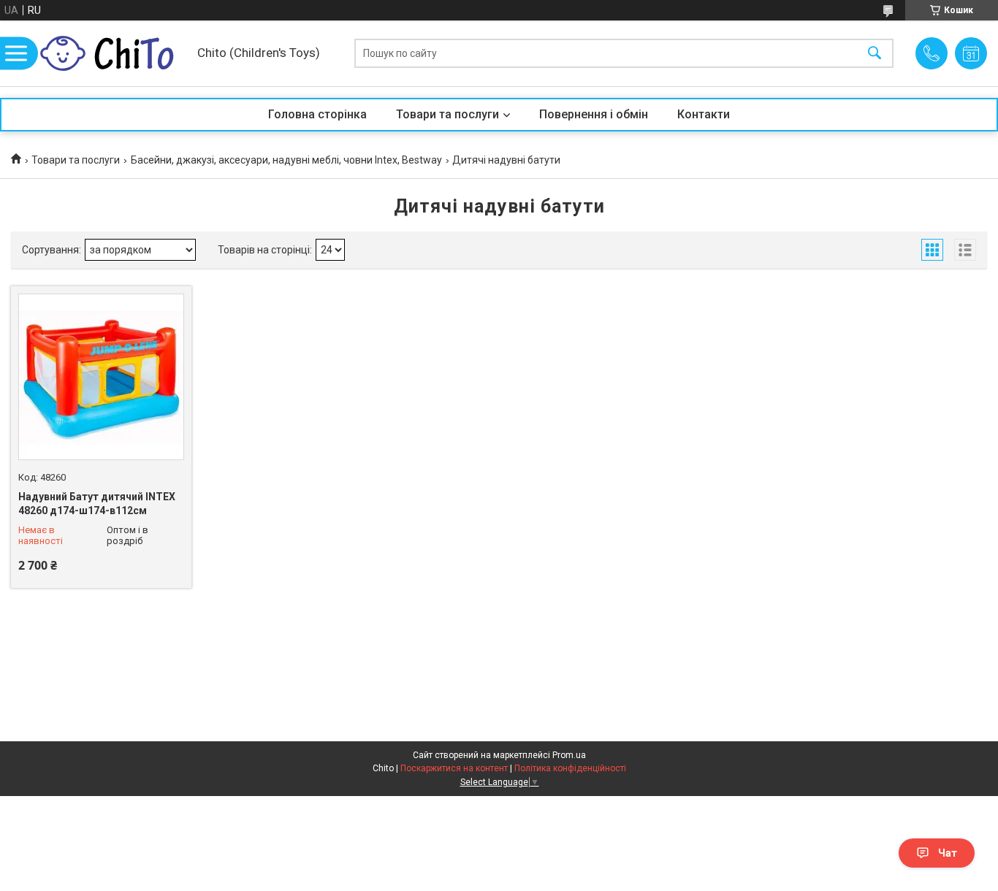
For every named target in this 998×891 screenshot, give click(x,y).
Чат (947, 853)
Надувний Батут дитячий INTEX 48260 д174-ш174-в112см (96, 504)
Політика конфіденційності (570, 768)
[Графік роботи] (971, 53)
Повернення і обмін (593, 114)
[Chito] (113, 53)
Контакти (703, 114)
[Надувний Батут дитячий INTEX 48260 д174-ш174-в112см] (101, 376)
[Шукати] (874, 53)
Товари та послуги (447, 114)
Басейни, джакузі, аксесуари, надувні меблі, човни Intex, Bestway (286, 160)
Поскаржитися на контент (454, 768)
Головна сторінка (317, 114)
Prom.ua (569, 755)
